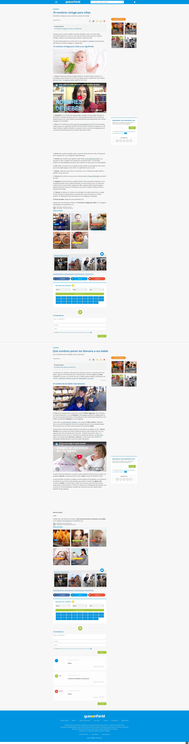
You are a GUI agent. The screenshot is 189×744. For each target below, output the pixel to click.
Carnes (56, 540)
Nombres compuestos (58, 274)
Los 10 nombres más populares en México (78, 543)
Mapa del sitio (125, 720)
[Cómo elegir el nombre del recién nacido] (97, 230)
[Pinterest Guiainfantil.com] (121, 141)
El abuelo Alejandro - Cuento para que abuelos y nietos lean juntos (117, 31)
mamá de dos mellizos (69, 422)
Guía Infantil (95, 734)
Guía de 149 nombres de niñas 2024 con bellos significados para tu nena (61, 562)
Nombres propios (89, 274)
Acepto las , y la (72, 332)
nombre (84, 415)
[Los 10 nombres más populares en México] (79, 546)
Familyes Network (83, 734)
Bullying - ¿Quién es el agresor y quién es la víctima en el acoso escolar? (130, 44)
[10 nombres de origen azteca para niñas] (79, 248)
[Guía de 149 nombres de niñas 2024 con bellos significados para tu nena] (61, 564)
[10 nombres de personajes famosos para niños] (79, 230)
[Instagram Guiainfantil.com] (124, 141)
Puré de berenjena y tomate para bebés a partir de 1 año (60, 246)
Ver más (102, 703)
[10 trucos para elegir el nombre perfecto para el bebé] (79, 564)
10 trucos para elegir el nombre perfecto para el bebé (79, 562)
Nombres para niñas (77, 242)
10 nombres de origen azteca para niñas (78, 245)
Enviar (101, 336)
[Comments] (104, 21)
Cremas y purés (58, 242)
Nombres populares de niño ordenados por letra (97, 543)
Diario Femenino (106, 734)
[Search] (122, 2)
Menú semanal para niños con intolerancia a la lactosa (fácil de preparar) (116, 44)
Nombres (56, 9)
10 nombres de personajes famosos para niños (79, 227)
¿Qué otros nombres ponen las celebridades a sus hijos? (76, 378)
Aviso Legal (96, 720)
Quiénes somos (64, 720)
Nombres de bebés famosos (61, 255)
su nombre (90, 41)
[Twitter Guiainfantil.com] (127, 141)
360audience (99, 738)
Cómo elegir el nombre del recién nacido (96, 227)
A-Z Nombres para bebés (95, 224)
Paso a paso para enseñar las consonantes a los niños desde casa (130, 31)
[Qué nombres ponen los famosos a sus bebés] (61, 230)
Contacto (105, 720)
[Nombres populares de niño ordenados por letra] (97, 546)
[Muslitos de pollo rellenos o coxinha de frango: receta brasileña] (61, 546)
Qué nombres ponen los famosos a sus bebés (61, 227)
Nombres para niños (77, 223)
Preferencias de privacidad (65, 332)
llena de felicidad (93, 176)
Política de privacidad (84, 720)
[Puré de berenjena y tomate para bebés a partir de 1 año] (61, 248)
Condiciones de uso (75, 332)
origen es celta (68, 80)
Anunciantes (114, 720)
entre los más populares (81, 124)
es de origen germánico (92, 159)
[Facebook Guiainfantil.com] (117, 141)
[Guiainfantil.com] (73, 3)
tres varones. (65, 489)
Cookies (74, 720)
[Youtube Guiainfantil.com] (131, 141)
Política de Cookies (86, 332)
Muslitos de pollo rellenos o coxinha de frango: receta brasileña (61, 543)
